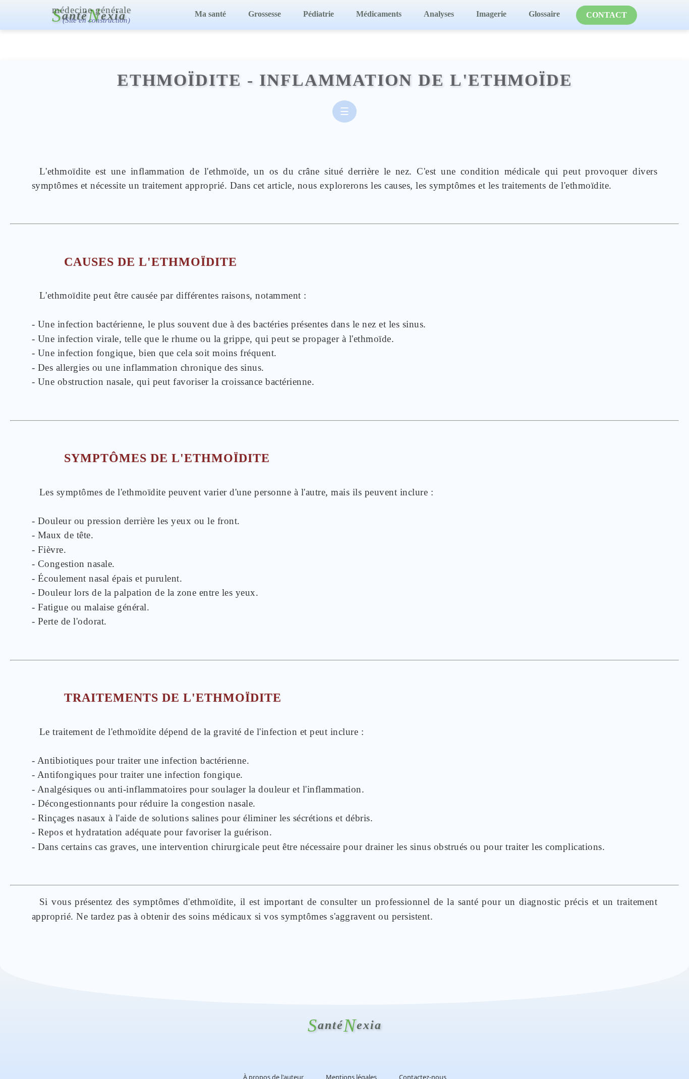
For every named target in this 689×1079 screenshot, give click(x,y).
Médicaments (378, 14)
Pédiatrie (318, 14)
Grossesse (264, 14)
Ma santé (210, 14)
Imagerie (491, 14)
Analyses (439, 14)
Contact (606, 15)
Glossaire (544, 14)
